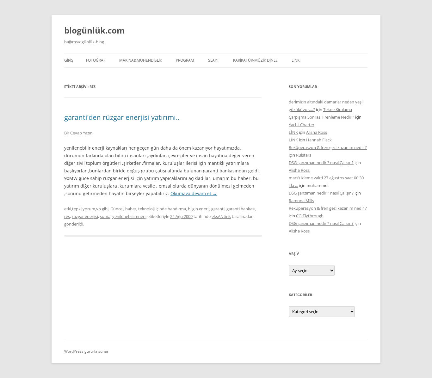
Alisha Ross (316, 132)
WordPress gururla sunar (86, 351)
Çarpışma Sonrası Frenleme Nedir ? (321, 117)
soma (105, 216)
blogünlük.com (94, 30)
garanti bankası (240, 209)
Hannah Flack (319, 140)
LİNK (295, 60)
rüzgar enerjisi (85, 216)
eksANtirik (221, 216)
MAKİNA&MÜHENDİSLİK (140, 60)
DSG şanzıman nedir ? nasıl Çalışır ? (321, 162)
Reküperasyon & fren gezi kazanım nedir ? (328, 147)
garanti (218, 209)
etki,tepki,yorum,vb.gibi (86, 209)
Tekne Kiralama (337, 109)
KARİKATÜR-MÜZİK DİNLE (255, 60)
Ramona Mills (301, 200)
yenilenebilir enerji (129, 216)
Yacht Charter (301, 124)
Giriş (68, 60)
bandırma (177, 209)
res (67, 216)
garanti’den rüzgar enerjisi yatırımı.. (122, 117)
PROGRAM (185, 60)
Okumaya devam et (193, 193)
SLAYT (213, 60)
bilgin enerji (198, 209)
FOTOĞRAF (95, 60)
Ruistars (303, 155)
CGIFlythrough (310, 216)
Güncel (116, 209)
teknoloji (146, 209)
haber (130, 209)
